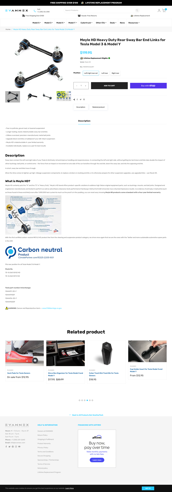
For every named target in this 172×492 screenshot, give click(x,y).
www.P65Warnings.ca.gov (52, 308)
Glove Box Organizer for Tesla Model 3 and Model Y (35, 374)
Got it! (148, 488)
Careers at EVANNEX (45, 431)
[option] (35, 364)
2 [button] (82, 400)
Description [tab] (84, 121)
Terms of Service (44, 464)
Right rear (115, 73)
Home (8, 29)
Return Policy (43, 435)
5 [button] (89, 400)
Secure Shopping (44, 456)
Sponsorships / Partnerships (48, 460)
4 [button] (87, 400)
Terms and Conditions (45, 452)
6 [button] (92, 400)
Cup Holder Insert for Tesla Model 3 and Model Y (116, 370)
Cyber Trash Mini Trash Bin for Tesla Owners (74, 374)
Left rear (104, 73)
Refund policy (43, 468)
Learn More (69, 488)
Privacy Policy (43, 448)
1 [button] (79, 400)
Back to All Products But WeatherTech (87, 415)
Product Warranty (44, 443)
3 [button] (84, 400)
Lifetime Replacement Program (49, 472)
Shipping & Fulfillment (46, 439)
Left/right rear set (91, 73)
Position (76, 73)
